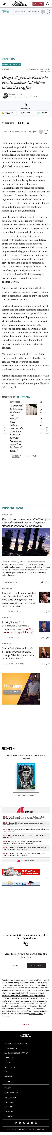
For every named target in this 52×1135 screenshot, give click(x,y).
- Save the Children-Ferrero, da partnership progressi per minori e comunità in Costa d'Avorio (24, 848)
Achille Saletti (15, 94)
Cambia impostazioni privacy (16, 1053)
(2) (35, 456)
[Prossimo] (47, 430)
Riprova (26, 1024)
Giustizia (8, 58)
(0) (49, 582)
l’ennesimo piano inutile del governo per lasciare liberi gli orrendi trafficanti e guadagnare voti (23, 278)
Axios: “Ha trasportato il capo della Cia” (18, 630)
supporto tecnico (36, 1013)
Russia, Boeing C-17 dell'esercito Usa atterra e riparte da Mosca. (15, 625)
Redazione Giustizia (15, 456)
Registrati (36, 965)
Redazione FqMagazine (13, 664)
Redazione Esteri (10, 638)
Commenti (9, 123)
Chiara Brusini (9, 582)
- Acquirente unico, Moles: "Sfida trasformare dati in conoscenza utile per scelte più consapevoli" (22, 842)
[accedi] (47, 3)
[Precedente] (5, 430)
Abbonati (38, 4)
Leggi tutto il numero (26, 795)
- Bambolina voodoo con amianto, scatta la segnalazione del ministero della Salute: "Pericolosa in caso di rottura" (24, 818)
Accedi (15, 965)
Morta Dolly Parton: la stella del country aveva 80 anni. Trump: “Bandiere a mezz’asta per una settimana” (18, 653)
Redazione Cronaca (12, 612)
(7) (49, 637)
